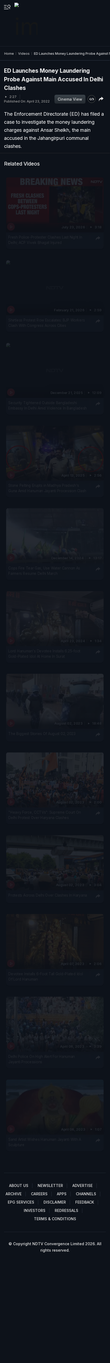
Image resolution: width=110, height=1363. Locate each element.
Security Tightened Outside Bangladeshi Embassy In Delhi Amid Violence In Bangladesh (47, 405)
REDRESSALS (66, 1210)
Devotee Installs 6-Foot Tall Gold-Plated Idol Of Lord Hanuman (45, 976)
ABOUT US (18, 1185)
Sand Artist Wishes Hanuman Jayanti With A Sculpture (44, 1142)
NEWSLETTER (50, 1185)
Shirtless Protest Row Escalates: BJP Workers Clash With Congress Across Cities (46, 322)
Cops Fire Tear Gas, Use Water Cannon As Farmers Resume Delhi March (44, 571)
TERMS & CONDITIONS (55, 1218)
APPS (61, 1194)
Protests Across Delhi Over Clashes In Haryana (47, 895)
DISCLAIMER (55, 1202)
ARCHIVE (14, 1194)
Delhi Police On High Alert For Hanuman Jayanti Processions (41, 1059)
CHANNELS (86, 1194)
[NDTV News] (26, 23)
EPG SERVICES (21, 1202)
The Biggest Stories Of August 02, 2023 (42, 734)
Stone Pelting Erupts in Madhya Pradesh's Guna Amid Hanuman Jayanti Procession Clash (47, 488)
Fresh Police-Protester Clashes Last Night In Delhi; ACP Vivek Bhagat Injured (45, 240)
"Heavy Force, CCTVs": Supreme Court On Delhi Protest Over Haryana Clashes (44, 815)
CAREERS (39, 1194)
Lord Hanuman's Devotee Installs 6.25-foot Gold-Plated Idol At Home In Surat (44, 654)
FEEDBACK (84, 1202)
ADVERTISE (82, 1185)
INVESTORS (34, 1210)
